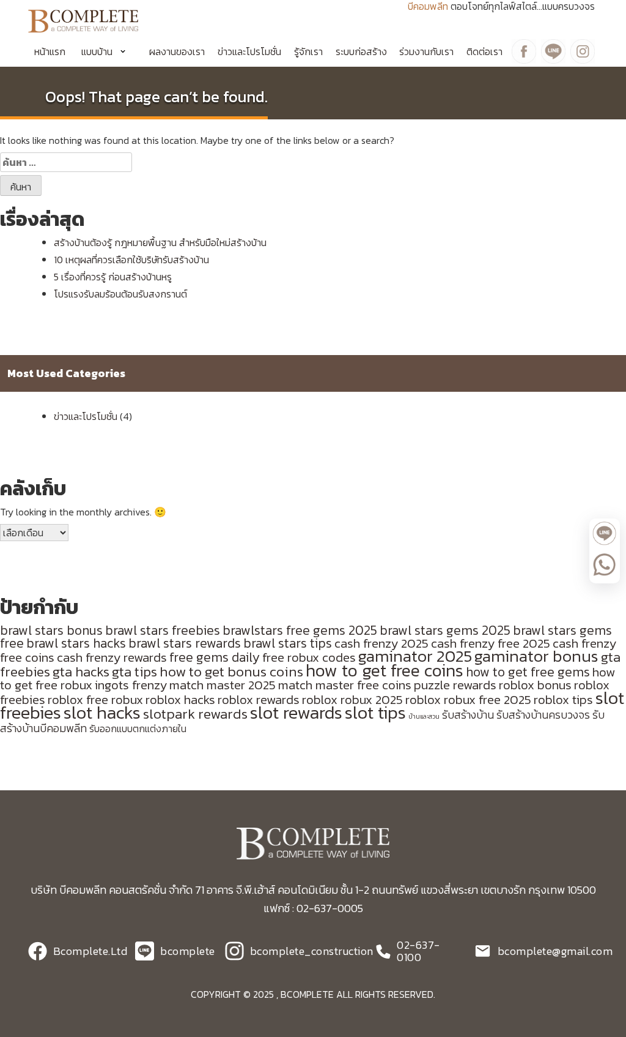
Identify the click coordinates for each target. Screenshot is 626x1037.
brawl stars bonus (51, 630)
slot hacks (102, 712)
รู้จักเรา (308, 51)
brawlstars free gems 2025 (300, 630)
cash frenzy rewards (112, 657)
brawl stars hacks (76, 643)
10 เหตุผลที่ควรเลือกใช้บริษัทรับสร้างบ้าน (131, 259)
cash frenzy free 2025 (490, 643)
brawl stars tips (287, 643)
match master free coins (344, 684)
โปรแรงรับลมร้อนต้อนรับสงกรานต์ (120, 293)
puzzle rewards (455, 684)
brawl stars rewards (184, 643)
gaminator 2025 (415, 656)
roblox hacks (180, 699)
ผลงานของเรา (177, 51)
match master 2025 (222, 684)
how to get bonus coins (231, 671)
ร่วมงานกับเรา (426, 51)
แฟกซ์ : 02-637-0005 (313, 908)
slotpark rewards (195, 713)
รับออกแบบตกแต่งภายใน (137, 729)
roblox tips (563, 699)
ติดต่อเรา (484, 51)
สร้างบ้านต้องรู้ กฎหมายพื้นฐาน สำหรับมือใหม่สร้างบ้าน (160, 242)
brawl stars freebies (162, 630)
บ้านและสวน (424, 716)
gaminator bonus (536, 656)
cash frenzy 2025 (381, 643)
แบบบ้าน (96, 51)
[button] (107, 51)
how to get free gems (528, 672)
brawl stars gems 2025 (445, 630)
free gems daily (214, 657)
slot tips (375, 712)
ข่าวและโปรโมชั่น (249, 51)
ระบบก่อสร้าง (361, 51)
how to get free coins (384, 670)
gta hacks (81, 671)
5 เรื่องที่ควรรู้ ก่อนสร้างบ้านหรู (113, 276)
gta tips (134, 671)
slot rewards (296, 712)
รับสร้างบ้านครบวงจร (543, 715)
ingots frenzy (131, 684)
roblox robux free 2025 (468, 699)
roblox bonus (535, 684)
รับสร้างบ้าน (468, 715)
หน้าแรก (49, 51)
